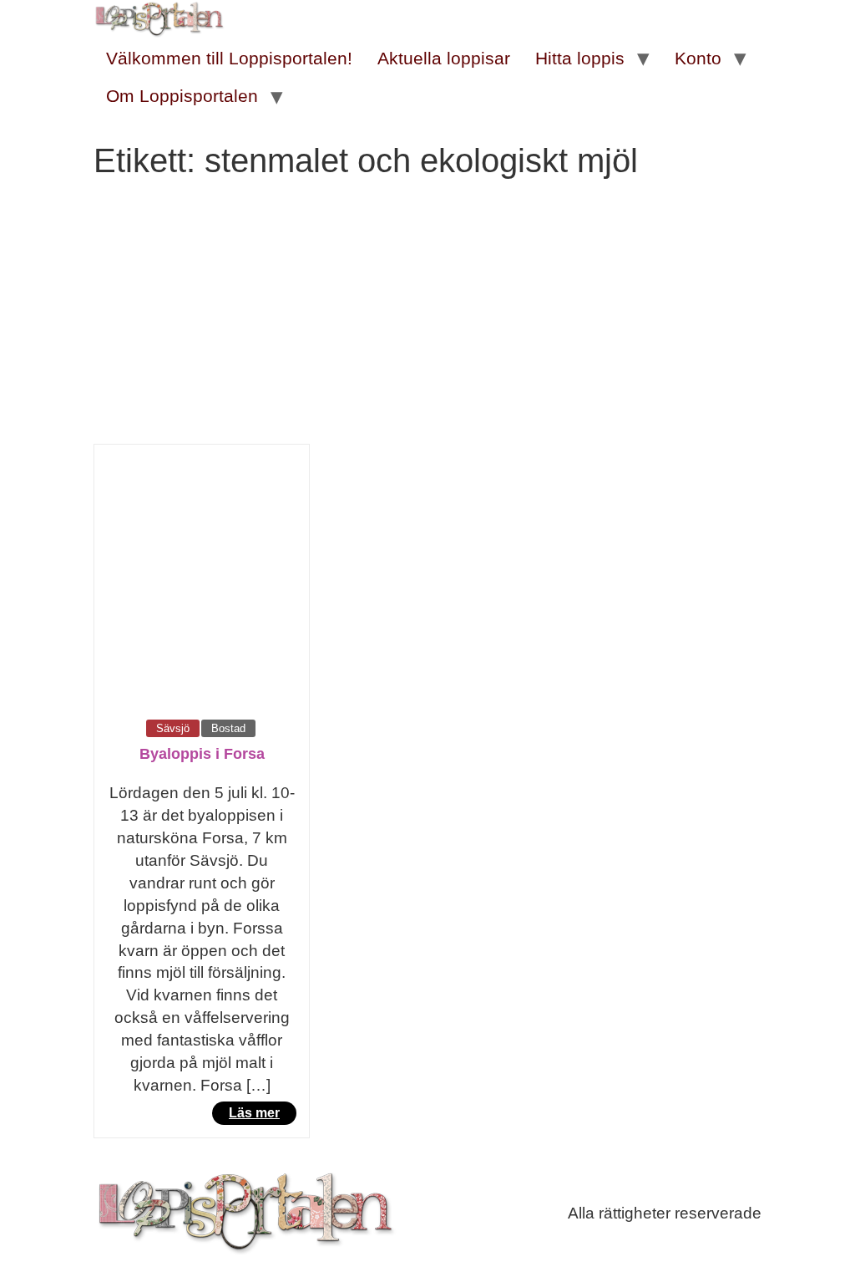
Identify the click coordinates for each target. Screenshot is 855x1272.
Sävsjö (173, 728)
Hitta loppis (580, 58)
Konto (698, 58)
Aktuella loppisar (443, 58)
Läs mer (254, 1113)
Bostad (228, 728)
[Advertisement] (427, 318)
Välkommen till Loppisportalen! (229, 58)
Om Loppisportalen (182, 95)
